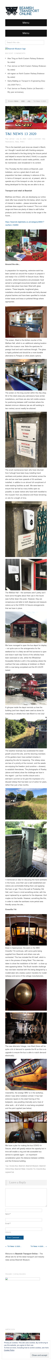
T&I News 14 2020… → (39, 1246)
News (17, 142)
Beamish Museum (32, 1166)
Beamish (22, 1166)
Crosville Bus (41, 1169)
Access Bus (13, 1166)
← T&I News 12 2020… (13, 1246)
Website (8, 1232)
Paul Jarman (12, 66)
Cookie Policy (9, 1350)
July (28, 101)
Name (8, 1214)
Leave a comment (34, 139)
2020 (23, 101)
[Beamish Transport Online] (26, 10)
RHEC (22, 142)
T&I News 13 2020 (20, 134)
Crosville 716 (30, 1169)
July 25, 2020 (21, 139)
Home (16, 101)
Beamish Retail (20, 1169)
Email (8, 1223)
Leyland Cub (9, 1172)
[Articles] (22, 1337)
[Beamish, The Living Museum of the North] (15, 48)
